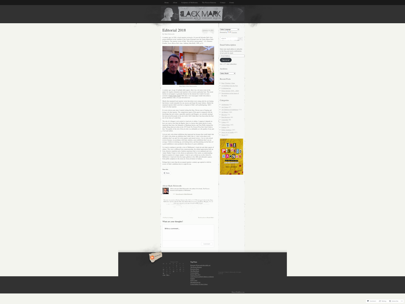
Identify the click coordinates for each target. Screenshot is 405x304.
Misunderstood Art (195, 282)
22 (173, 271)
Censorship (224, 120)
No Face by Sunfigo (167, 217)
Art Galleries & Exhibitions (229, 110)
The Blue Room (194, 271)
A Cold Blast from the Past (229, 86)
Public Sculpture (226, 130)
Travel (223, 135)
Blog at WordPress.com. (238, 292)
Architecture (225, 105)
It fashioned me (226, 88)
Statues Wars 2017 (195, 275)
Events (232, 2)
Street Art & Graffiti (227, 132)
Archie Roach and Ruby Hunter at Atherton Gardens (202, 277)
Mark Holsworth (169, 34)
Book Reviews (225, 117)
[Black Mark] (202, 14)
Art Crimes (224, 107)
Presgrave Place (194, 269)
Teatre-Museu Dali (186, 201)
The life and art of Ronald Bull (206, 217)
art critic (207, 200)
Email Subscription (228, 44)
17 (180, 269)
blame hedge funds (174, 96)
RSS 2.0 (198, 203)
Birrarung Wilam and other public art (200, 265)
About (175, 2)
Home (167, 2)
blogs (211, 200)
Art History (200, 201)
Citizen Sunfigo (194, 273)
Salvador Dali (177, 201)
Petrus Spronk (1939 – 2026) (230, 91)
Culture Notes (225, 125)
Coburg (223, 122)
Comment (206, 244)
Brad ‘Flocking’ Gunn (228, 83)
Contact (222, 2)
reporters (171, 201)
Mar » (167, 275)
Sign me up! (226, 60)
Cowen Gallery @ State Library (199, 284)
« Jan (164, 275)
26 (163, 273)
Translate (234, 32)
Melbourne (166, 201)
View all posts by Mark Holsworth (184, 194)
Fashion (223, 127)
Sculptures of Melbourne (189, 2)
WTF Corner (193, 280)
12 (163, 269)
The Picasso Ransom (209, 2)
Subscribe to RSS (155, 257)
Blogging (206, 201)
